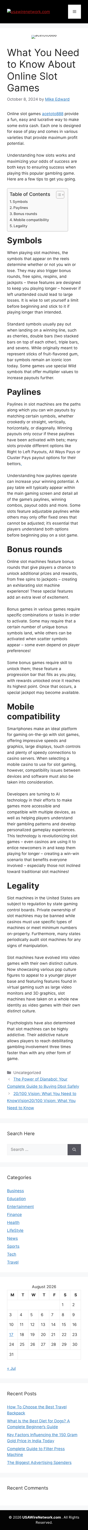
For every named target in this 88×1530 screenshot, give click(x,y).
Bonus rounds (25, 214)
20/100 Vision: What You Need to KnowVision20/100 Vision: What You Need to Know (41, 1100)
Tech (11, 1254)
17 (11, 1334)
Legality (20, 226)
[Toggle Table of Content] (58, 195)
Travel (13, 1262)
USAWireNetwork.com (42, 1517)
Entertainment (20, 1206)
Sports (13, 1246)
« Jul (11, 1368)
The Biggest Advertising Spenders (39, 1462)
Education (16, 1198)
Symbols (20, 201)
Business (15, 1190)
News (12, 1238)
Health (13, 1222)
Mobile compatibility (31, 220)
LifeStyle (15, 1230)
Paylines (20, 207)
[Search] (74, 1149)
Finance (14, 1214)
